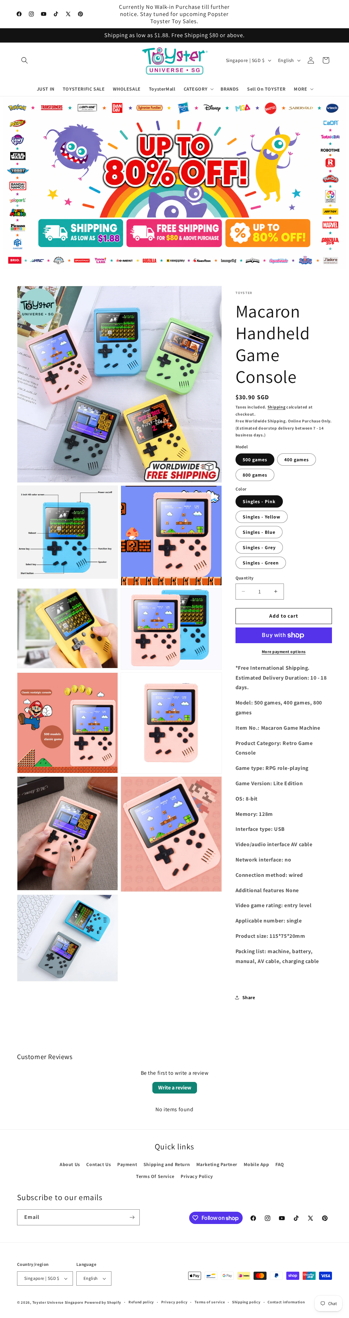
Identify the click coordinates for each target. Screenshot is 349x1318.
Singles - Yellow (261, 517)
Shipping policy (246, 1302)
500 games (255, 459)
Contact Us (98, 1164)
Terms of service (210, 1302)
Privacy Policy (197, 1176)
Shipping (277, 406)
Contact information (286, 1302)
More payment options (284, 651)
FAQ (279, 1164)
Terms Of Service (155, 1176)
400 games (296, 459)
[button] (24, 60)
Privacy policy (174, 1302)
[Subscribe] (131, 1217)
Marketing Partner (216, 1164)
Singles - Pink (259, 501)
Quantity (245, 578)
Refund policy (141, 1302)
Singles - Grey (259, 547)
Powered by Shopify (103, 1302)
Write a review (174, 1087)
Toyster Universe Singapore (58, 1302)
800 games (255, 475)
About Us (70, 1164)
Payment (127, 1164)
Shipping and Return (166, 1164)
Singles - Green (261, 563)
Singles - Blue (259, 532)
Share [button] (248, 997)
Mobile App (256, 1164)
